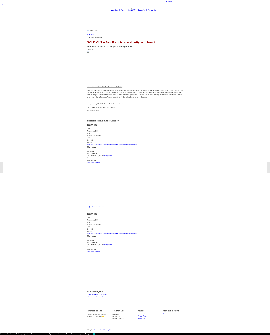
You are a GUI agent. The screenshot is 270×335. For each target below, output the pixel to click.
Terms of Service (143, 314)
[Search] (159, 10)
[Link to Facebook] (175, 1)
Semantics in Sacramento (96, 297)
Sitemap (165, 314)
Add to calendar (98, 207)
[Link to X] (178, 1)
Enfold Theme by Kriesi (106, 330)
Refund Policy (142, 318)
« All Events (90, 34)
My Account (169, 1)
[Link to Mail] (181, 1)
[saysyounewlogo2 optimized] (135, 16)
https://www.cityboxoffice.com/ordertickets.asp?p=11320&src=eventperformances (112, 144)
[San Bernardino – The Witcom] (1, 167)
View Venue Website (93, 162)
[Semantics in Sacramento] (268, 167)
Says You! (96, 330)
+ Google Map (107, 156)
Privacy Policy (142, 316)
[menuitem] (168, 1)
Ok (94, 334)
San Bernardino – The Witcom (97, 294)
